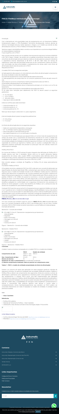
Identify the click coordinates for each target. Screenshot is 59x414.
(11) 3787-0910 (7, 1)
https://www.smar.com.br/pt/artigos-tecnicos (39, 317)
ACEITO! (38, 411)
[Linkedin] (56, 1)
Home (3, 22)
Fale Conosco (5, 381)
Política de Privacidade (8, 378)
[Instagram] (54, 1)
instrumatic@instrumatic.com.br (20, 1)
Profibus (21, 22)
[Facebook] (26, 342)
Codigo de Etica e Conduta (9, 376)
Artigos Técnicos (12, 22)
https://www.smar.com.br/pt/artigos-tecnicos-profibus (23, 318)
